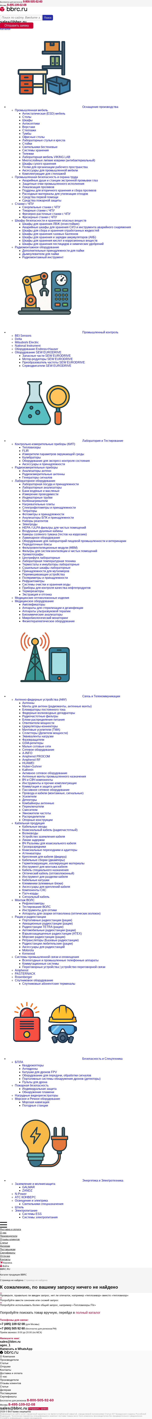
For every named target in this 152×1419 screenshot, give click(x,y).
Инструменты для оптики (39, 910)
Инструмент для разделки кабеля (45, 876)
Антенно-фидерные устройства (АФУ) (41, 699)
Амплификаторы (33, 604)
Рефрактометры (33, 581)
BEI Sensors (23, 335)
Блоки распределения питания (43, 719)
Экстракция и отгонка (37, 594)
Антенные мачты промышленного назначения (54, 776)
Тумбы (26, 133)
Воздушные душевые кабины (42, 531)
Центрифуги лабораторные (41, 557)
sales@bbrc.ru (13, 22)
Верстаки (28, 126)
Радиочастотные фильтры (40, 716)
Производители (8, 1236)
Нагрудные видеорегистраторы (36, 1095)
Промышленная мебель (31, 110)
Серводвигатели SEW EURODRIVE (46, 365)
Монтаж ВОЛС (25, 900)
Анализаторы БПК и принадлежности (48, 517)
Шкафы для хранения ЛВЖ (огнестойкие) (50, 223)
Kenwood (28, 953)
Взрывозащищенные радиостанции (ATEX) (52, 933)
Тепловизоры (31, 447)
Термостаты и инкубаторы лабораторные (50, 564)
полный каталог (88, 1312)
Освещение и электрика (31, 1200)
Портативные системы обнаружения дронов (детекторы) (61, 1078)
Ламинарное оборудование (41, 537)
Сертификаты (7, 1252)
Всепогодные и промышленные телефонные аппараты (60, 960)
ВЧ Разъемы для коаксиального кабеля (49, 843)
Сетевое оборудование (38, 749)
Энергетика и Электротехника (102, 1180)
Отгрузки (5, 1256)
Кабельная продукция (30, 823)
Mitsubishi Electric (27, 342)
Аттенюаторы (31, 853)
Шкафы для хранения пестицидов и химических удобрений (63, 243)
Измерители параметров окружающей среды (53, 454)
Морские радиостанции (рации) (43, 936)
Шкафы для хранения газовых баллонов (50, 233)
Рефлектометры (33, 903)
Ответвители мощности (38, 723)
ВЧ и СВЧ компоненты (37, 779)
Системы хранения (35, 150)
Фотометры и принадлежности (43, 514)
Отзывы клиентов (10, 1239)
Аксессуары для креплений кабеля (46, 886)
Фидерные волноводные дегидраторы (48, 713)
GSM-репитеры (32, 743)
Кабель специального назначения (45, 870)
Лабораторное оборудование (35, 480)
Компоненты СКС (34, 890)
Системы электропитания (40, 1217)
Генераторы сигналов (37, 477)
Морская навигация (35, 1102)
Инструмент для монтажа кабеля (44, 866)
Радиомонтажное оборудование (37, 247)
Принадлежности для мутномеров (45, 571)
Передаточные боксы (37, 544)
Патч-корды (30, 893)
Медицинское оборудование (34, 601)
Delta (18, 339)
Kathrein (27, 769)
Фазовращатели (33, 739)
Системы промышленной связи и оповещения (47, 957)
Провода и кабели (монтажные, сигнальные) (52, 793)
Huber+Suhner (32, 766)
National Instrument (27, 345)
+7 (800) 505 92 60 (12, 1328)
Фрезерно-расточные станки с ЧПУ (46, 213)
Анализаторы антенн (36, 470)
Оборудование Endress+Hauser (36, 349)
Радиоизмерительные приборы (36, 467)
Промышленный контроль (100, 332)
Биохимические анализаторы (42, 614)
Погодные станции (35, 1105)
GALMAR (28, 1187)
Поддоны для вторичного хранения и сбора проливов (59, 190)
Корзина (7, 1263)
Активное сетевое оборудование (44, 773)
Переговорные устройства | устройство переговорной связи (63, 967)
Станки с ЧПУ (24, 203)
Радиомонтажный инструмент (42, 257)
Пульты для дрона (34, 1082)
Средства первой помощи (40, 197)
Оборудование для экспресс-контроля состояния (56, 460)
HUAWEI (28, 763)
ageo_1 (5, 1345)
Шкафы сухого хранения (39, 163)
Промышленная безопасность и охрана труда (46, 177)
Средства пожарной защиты (41, 200)
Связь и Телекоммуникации (101, 696)
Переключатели (33, 806)
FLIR (25, 450)
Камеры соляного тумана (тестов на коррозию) (54, 534)
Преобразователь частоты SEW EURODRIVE (53, 362)
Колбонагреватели (35, 500)
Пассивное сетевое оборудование (46, 789)
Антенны (28, 702)
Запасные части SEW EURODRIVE (46, 355)
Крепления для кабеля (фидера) (44, 856)
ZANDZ (27, 1190)
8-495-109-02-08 (16, 4)
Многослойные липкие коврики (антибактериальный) (58, 160)
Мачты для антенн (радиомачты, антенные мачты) (57, 706)
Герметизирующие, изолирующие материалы (53, 863)
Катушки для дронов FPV (39, 1072)
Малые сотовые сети (36, 746)
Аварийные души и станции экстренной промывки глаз (60, 180)
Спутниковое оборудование (34, 980)
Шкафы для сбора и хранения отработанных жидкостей (60, 230)
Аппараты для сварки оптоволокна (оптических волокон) (61, 913)
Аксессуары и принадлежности (43, 464)
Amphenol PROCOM (36, 756)
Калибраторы (31, 457)
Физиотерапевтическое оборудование (48, 621)
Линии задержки (33, 840)
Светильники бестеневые (39, 147)
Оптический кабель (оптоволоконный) (48, 873)
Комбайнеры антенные (38, 803)
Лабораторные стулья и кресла (43, 140)
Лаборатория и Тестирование (102, 440)
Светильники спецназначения (42, 1203)
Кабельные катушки (35, 880)
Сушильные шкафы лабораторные (46, 567)
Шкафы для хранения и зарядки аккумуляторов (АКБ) (59, 237)
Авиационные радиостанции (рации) (47, 923)
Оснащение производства (100, 106)
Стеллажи (29, 130)
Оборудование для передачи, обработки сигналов (56, 1075)
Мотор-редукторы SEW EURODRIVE (47, 359)
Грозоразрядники (34, 846)
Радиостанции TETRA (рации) (42, 926)
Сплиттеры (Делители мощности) (45, 733)
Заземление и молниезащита (35, 1183)
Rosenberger (23, 977)
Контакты (5, 1259)
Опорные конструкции (37, 819)
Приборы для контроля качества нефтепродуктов (56, 587)
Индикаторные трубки (37, 497)
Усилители (29, 796)
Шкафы (27, 120)
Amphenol (21, 970)
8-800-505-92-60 (32, 1)
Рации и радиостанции (30, 916)
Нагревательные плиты (38, 504)
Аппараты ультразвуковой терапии (46, 611)
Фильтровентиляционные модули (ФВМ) (49, 547)
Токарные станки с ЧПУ (38, 210)
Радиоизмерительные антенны (43, 474)
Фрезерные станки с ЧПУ (39, 217)
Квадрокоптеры (33, 1065)
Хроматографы (32, 554)
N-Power (21, 1193)
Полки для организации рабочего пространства (55, 167)
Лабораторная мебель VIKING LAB (46, 157)
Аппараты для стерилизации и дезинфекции (52, 607)
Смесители (29, 809)
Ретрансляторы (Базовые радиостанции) (50, 940)
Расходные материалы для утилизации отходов (55, 193)
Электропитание (26, 1210)
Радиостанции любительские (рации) (47, 943)
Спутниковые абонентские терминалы (48, 983)
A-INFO (27, 753)
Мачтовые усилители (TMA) (41, 729)
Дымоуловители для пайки (40, 254)
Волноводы (30, 833)
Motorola (28, 950)
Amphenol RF (31, 759)
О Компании (7, 1356)
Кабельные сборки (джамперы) (43, 860)
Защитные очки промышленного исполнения (53, 183)
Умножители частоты (36, 813)
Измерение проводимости (40, 494)
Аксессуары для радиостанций (43, 946)
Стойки (27, 143)
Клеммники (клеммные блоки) (42, 883)
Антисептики (31, 123)
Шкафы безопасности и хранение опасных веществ (50, 220)
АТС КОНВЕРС (25, 1197)
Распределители (33, 816)
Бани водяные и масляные (41, 490)
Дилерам (5, 1246)
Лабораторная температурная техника (49, 561)
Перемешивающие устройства (43, 574)
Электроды (29, 524)
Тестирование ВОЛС (36, 906)
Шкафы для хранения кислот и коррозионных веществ (60, 240)
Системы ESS (32, 1213)
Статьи (4, 1242)
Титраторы (29, 510)
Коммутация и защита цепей (41, 786)
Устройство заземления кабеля (43, 836)
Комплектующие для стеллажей (44, 173)
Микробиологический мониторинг (45, 617)
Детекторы (29, 799)
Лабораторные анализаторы (42, 487)
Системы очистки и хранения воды (46, 584)
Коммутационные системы (40, 963)
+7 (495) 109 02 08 (12, 1324)
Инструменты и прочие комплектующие (49, 783)
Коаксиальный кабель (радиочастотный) (49, 829)
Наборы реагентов (35, 521)
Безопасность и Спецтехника (102, 1058)
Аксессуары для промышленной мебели (50, 170)
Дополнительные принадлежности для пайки (53, 250)
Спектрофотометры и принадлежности (49, 507)
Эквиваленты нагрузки (38, 736)
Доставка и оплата (10, 1229)
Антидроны (30, 1068)
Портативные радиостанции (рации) (47, 920)
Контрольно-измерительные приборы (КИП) (45, 444)
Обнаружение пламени (38, 1092)
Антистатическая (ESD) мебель (43, 113)
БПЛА (19, 1062)
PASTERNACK (25, 973)
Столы (26, 116)
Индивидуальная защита (39, 1088)
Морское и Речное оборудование (37, 1098)
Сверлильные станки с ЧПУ (41, 207)
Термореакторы (33, 591)
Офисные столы (33, 137)
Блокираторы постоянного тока (43, 709)
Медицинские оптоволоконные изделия (42, 597)
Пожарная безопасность (32, 1085)
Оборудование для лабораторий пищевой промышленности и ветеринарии (74, 541)
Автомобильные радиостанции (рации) (49, 930)
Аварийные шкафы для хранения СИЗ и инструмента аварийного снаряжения (76, 227)
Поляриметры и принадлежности (45, 577)
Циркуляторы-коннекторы (40, 726)
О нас (3, 1232)
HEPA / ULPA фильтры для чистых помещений (54, 527)
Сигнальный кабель (35, 896)
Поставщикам (7, 1249)
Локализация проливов (38, 187)
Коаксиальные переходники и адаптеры (49, 850)
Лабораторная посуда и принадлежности (50, 484)
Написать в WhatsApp (16, 1348)
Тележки (28, 153)
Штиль (19, 1207)
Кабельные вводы (34, 826)
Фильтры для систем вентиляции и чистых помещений (59, 551)
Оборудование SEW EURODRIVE (38, 352)
